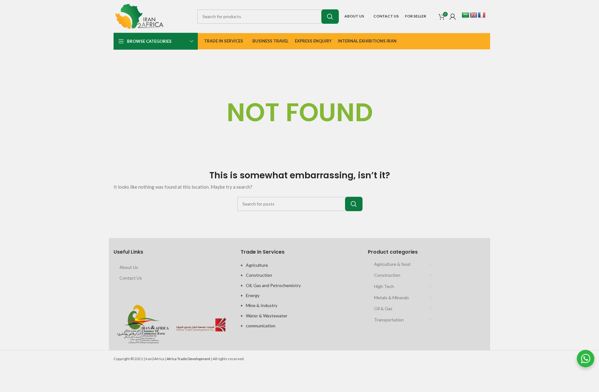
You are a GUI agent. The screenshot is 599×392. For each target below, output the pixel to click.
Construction (259, 275)
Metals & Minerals (391, 297)
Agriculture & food (392, 264)
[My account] (452, 16)
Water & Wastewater (266, 315)
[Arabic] (465, 15)
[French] (481, 15)
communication (260, 325)
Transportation (389, 319)
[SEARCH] (330, 16)
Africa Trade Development (188, 358)
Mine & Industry (261, 305)
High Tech (384, 286)
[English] (473, 15)
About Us (128, 267)
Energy (253, 295)
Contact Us (130, 277)
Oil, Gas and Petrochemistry (273, 285)
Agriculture (257, 265)
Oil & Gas (383, 308)
